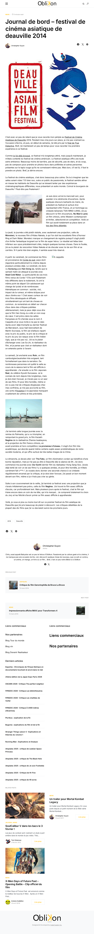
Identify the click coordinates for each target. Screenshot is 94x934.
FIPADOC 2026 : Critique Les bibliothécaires (23, 691)
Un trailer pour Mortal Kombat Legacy (66, 801)
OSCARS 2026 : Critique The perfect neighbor (24, 684)
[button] (6, 4)
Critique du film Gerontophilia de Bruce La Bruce (42, 585)
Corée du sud (29, 260)
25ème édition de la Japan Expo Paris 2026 (23, 677)
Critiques (23, 582)
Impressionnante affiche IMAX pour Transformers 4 (33, 610)
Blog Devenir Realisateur (16, 652)
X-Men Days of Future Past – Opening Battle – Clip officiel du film (23, 884)
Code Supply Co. (56, 925)
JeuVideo (8, 822)
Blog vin (9, 646)
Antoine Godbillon (17, 901)
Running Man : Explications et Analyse (21, 742)
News (7, 14)
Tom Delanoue (16, 840)
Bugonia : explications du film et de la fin (22, 725)
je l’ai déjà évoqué (21, 155)
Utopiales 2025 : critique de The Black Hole (23, 759)
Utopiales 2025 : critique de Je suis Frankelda (24, 766)
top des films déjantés (56, 225)
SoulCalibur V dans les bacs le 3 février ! (24, 827)
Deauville (19, 521)
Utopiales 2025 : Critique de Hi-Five (20, 773)
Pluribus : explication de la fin (17, 718)
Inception (20, 391)
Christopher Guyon (17, 46)
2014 (9, 521)
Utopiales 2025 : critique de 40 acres (21, 780)
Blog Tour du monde (14, 640)
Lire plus (37, 841)
